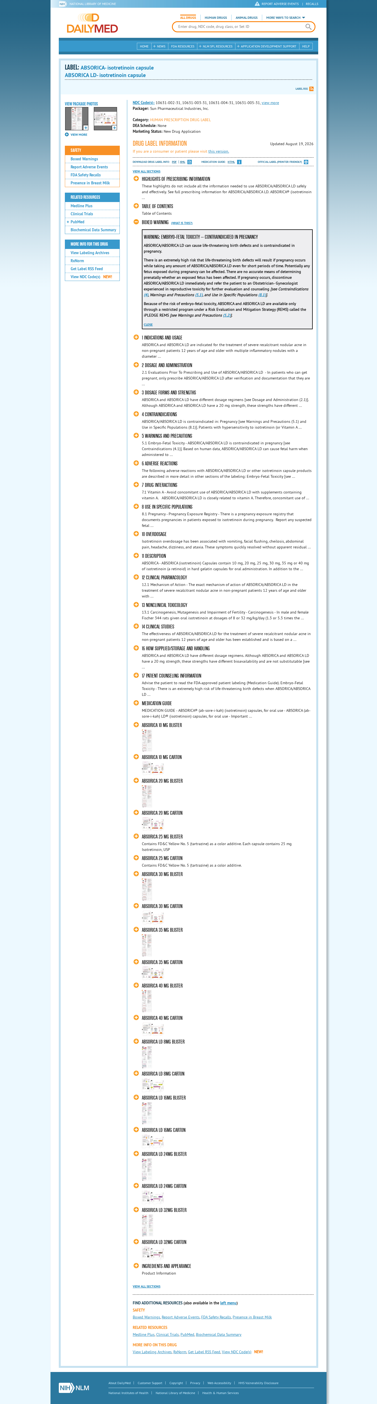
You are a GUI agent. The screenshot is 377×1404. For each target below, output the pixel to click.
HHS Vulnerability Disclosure (258, 1383)
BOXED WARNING (155, 222)
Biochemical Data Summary (93, 229)
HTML (231, 161)
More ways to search (283, 17)
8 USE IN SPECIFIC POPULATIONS (167, 507)
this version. (218, 151)
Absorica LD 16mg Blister (164, 1098)
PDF (174, 161)
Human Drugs (216, 17)
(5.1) (199, 294)
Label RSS (302, 89)
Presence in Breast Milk (90, 183)
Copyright (176, 1383)
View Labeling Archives (90, 252)
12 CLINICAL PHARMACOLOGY (164, 577)
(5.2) (226, 315)
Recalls (312, 4)
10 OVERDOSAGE (154, 534)
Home (144, 46)
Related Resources (85, 197)
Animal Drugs (246, 17)
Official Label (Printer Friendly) (280, 162)
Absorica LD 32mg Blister (164, 1210)
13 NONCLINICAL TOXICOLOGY (164, 605)
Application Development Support (268, 46)
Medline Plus (81, 205)
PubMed (77, 221)
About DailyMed (119, 1383)
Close (148, 324)
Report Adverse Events (89, 166)
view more (270, 102)
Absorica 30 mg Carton (162, 906)
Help (306, 46)
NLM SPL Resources (217, 46)
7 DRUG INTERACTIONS (159, 485)
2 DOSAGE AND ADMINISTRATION (167, 365)
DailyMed (92, 23)
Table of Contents (157, 206)
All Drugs (188, 17)
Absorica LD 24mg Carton (164, 1186)
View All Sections (146, 171)
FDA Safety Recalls (86, 174)
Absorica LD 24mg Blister (164, 1154)
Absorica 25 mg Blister (162, 837)
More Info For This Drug (89, 244)
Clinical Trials (82, 213)
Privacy (195, 1383)
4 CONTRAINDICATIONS (159, 414)
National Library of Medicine (93, 4)
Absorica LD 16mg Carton (163, 1130)
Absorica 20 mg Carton (162, 813)
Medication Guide (157, 703)
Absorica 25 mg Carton (162, 858)
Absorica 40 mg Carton (162, 1018)
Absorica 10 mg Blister (162, 725)
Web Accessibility (219, 1383)
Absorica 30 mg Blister (162, 874)
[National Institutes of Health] (64, 3)
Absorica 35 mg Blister (162, 930)
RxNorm (77, 260)
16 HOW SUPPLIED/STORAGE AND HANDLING (176, 648)
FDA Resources (182, 46)
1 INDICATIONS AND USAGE (162, 338)
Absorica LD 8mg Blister (163, 1042)
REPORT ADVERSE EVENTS (280, 4)
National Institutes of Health (128, 1393)
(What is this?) (182, 223)
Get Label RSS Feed (87, 268)
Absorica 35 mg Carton (162, 962)
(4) (146, 294)
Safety (76, 150)
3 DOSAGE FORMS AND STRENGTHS (169, 392)
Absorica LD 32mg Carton (164, 1242)
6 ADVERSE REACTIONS (159, 463)
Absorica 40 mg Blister (162, 986)
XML (182, 161)
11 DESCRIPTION (154, 556)
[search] (308, 26)
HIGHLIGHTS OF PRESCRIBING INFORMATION (176, 179)
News (161, 46)
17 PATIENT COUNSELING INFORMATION (171, 676)
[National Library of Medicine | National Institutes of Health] (74, 1388)
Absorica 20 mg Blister (162, 781)
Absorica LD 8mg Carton (163, 1074)
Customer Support (150, 1383)
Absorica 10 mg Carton (162, 757)
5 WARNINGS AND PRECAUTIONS (167, 436)
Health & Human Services (220, 1393)
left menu (228, 1303)
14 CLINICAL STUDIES (158, 626)
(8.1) (262, 294)
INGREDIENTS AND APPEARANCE (166, 1266)
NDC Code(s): (144, 102)
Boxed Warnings (84, 158)
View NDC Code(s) (91, 276)
